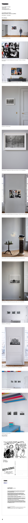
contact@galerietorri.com (6, 9)
